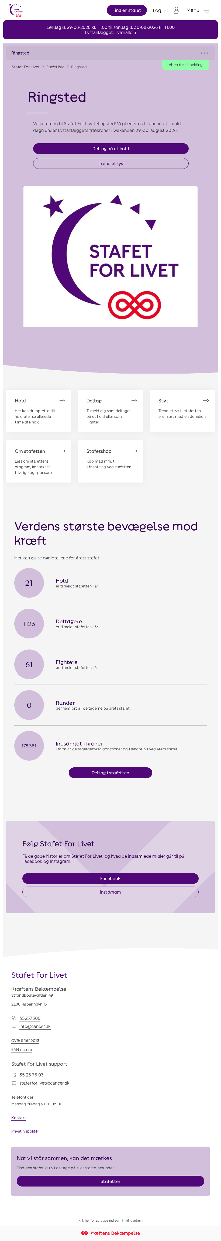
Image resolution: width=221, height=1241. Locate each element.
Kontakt (18, 1117)
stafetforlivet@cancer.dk (44, 1082)
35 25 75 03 (31, 1074)
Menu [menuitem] (193, 10)
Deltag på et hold (110, 148)
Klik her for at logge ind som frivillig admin (110, 1220)
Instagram (110, 891)
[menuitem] (167, 10)
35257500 (29, 1018)
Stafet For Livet (26, 66)
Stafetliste (55, 66)
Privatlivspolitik (24, 1131)
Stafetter (110, 1181)
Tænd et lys (111, 163)
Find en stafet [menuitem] (126, 10)
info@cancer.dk (35, 1026)
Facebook (110, 878)
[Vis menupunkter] (110, 53)
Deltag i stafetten (110, 772)
